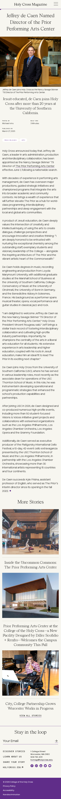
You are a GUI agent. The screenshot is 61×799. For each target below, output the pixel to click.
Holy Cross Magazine (30, 4)
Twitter (45, 765)
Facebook (31, 765)
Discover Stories (14, 751)
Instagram (36, 765)
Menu (56, 4)
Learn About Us (12, 756)
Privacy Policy (9, 786)
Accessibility (8, 790)
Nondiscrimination (11, 795)
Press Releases (10, 140)
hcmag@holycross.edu (41, 760)
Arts (23, 140)
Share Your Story (14, 762)
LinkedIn (40, 765)
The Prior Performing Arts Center (34, 166)
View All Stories (30, 715)
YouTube (49, 765)
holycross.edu (12, 767)
